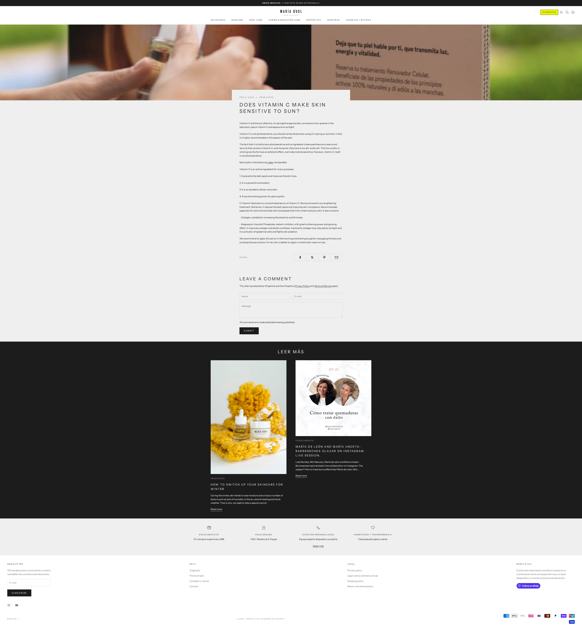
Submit (249, 330)
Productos (266, 97)
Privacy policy (354, 570)
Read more (216, 509)
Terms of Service (323, 286)
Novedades (218, 20)
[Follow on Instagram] (8, 605)
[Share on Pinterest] (324, 257)
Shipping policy (355, 581)
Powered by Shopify (273, 619)
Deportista (313, 20)
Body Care (256, 20)
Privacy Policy (302, 286)
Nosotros (333, 20)
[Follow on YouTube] (16, 605)
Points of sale (197, 575)
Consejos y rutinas (358, 20)
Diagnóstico (549, 12)
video (270, 162)
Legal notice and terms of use (362, 575)
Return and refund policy (360, 586)
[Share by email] (337, 257)
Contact (194, 586)
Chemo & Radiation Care (284, 20)
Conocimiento (305, 440)
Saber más (318, 546)
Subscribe (19, 593)
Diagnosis (195, 570)
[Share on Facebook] (300, 257)
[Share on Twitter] (312, 257)
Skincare (237, 20)
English (12, 619)
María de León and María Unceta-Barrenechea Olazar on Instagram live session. (330, 451)
